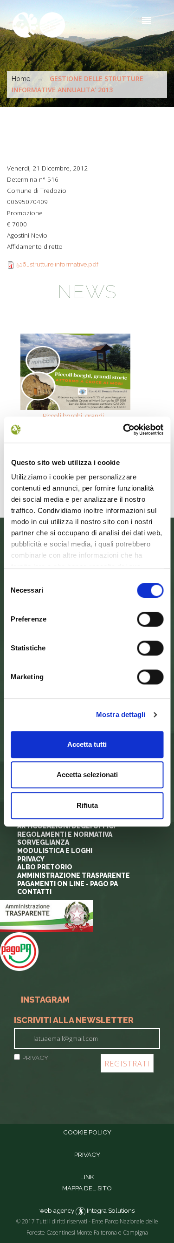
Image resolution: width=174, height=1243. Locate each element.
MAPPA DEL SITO (87, 1188)
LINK (87, 1177)
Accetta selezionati (87, 775)
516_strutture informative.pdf (57, 264)
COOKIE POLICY (87, 1132)
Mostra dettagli (121, 714)
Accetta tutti (87, 744)
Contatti (34, 891)
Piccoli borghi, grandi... (75, 415)
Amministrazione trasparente (73, 875)
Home (21, 78)
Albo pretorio (44, 867)
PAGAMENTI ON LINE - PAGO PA (67, 884)
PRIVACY (35, 1057)
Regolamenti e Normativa (64, 834)
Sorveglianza (43, 842)
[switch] (150, 619)
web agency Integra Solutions (87, 1210)
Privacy (31, 859)
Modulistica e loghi (54, 850)
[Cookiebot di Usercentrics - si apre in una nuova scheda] (123, 429)
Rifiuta (87, 805)
